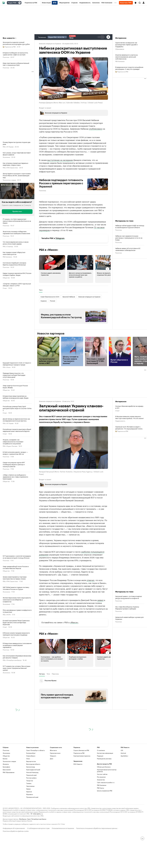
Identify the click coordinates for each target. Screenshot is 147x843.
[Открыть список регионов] (135, 2)
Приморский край (32, 818)
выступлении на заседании (60, 159)
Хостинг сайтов (102, 796)
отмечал (90, 601)
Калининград (30, 788)
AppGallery (124, 777)
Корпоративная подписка (82, 777)
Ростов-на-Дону (31, 799)
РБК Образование (8, 794)
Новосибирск (30, 777)
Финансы (6, 785)
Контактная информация (105, 774)
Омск (28, 780)
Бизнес (5, 780)
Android (123, 774)
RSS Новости (78, 785)
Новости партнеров (50, 333)
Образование (119, 49)
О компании (101, 772)
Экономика (6, 157)
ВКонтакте (53, 772)
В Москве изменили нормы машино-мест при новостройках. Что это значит (129, 417)
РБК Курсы (100, 809)
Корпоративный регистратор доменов (106, 792)
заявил (100, 621)
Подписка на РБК (79, 774)
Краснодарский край (33, 791)
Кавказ (28, 810)
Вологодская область (33, 785)
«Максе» (74, 643)
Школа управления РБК (104, 812)
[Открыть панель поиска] (139, 2)
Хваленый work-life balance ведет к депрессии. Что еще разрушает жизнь (128, 428)
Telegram (59, 238)
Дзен (51, 780)
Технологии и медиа (9, 180)
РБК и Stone (6, 367)
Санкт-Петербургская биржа (36, 840)
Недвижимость (120, 421)
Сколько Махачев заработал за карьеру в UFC (129, 407)
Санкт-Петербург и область (35, 772)
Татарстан (29, 802)
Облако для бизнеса (103, 788)
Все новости (9, 38)
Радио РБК (12, 3)
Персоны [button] (55, 695)
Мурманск (29, 816)
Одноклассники (55, 774)
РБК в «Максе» (48, 249)
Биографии (6, 788)
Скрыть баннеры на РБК (81, 772)
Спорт (5, 288)
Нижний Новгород (32, 794)
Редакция (100, 777)
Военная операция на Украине (50, 43)
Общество (6, 277)
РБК (40, 565)
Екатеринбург (30, 774)
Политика (6, 57)
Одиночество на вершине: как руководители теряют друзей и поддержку (126, 44)
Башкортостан (31, 783)
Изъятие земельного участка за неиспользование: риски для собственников (126, 57)
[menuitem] (31, 3)
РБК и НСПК (7, 614)
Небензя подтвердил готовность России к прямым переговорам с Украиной (61, 183)
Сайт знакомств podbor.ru (105, 804)
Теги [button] (40, 290)
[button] (135, 2)
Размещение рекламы (104, 780)
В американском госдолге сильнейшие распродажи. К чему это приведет (129, 68)
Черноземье (30, 807)
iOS (122, 772)
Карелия (29, 813)
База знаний (7, 791)
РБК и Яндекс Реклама (10, 446)
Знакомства (101, 801)
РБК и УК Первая (8, 147)
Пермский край (31, 796)
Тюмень (28, 805)
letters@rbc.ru (38, 835)
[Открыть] (17, 3)
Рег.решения (101, 798)
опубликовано (95, 128)
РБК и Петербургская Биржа (12, 660)
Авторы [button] (42, 695)
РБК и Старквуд (8, 246)
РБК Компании (7, 257)
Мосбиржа (22, 840)
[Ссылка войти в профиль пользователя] (143, 2)
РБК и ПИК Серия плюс (10, 167)
